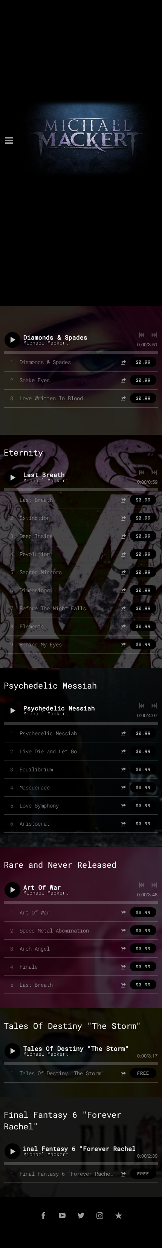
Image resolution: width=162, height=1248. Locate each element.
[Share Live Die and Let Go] (122, 751)
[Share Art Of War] (122, 912)
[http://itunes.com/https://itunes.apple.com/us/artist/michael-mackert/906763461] (118, 1215)
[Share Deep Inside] (122, 536)
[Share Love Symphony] (122, 805)
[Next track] (154, 335)
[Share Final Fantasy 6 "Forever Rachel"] (122, 1173)
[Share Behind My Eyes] (122, 644)
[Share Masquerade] (122, 787)
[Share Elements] (122, 626)
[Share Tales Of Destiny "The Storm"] (122, 1073)
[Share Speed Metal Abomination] (122, 930)
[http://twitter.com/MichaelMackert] (81, 1215)
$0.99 (143, 362)
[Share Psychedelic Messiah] (122, 733)
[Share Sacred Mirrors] (122, 572)
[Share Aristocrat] (122, 823)
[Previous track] (141, 335)
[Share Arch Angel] (122, 948)
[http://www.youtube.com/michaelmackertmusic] (62, 1215)
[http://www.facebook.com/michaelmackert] (43, 1215)
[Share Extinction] (122, 518)
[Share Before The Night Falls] (122, 608)
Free (143, 1073)
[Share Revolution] (122, 554)
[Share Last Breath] (122, 499)
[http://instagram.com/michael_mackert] (99, 1215)
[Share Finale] (122, 966)
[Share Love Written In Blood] (122, 398)
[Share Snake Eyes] (122, 380)
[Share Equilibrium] (122, 769)
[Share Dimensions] (122, 590)
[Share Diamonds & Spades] (122, 362)
